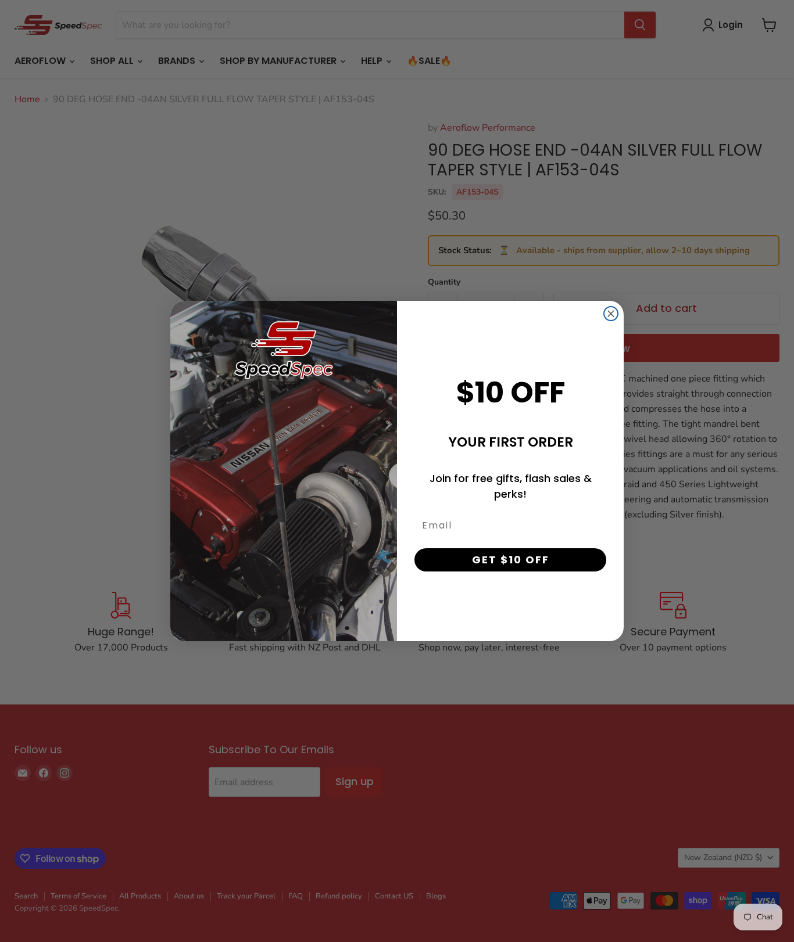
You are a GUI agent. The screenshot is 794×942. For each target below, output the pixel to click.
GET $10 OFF (510, 559)
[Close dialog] (611, 314)
